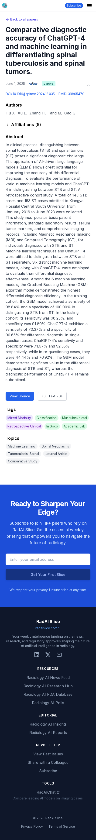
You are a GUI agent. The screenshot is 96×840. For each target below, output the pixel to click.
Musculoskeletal (74, 418)
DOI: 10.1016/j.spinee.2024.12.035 (30, 94)
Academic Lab (74, 426)
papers (49, 83)
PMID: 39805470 (71, 94)
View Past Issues (48, 754)
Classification (47, 418)
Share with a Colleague (48, 762)
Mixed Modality (19, 418)
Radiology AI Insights (48, 724)
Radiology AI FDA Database (48, 694)
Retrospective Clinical (24, 426)
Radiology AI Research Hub (48, 686)
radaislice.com (46, 628)
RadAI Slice (48, 621)
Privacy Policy (32, 826)
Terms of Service (61, 826)
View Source (20, 396)
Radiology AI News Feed (48, 677)
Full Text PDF (52, 396)
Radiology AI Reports (48, 732)
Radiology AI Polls (48, 702)
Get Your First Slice (48, 574)
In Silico (52, 426)
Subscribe (74, 5)
